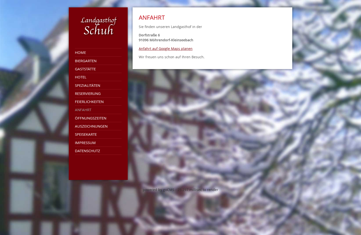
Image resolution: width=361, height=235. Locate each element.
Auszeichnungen (91, 126)
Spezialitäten (87, 85)
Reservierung (88, 93)
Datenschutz (87, 150)
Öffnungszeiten (90, 118)
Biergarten (86, 60)
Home (80, 52)
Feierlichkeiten (89, 101)
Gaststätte (85, 68)
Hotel (80, 76)
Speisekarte (86, 134)
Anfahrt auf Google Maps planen (166, 48)
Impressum (85, 142)
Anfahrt (83, 109)
